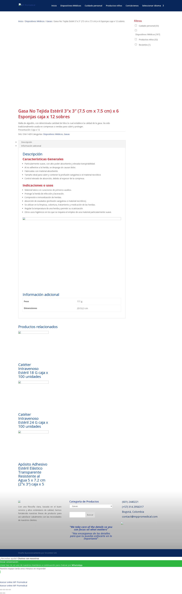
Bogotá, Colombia (133, 511)
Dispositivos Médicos (70, 6)
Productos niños (114, 6)
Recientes (145, 44)
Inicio (54, 6)
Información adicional (31, 145)
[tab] (72, 142)
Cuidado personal (93, 6)
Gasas (49, 21)
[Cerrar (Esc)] (1, 589)
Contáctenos (132, 6)
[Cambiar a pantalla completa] (7, 589)
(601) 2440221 (130, 501)
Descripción (26, 142)
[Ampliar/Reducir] (10, 589)
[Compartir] (4, 589)
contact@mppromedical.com (140, 516)
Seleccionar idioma (151, 6)
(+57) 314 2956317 (132, 506)
